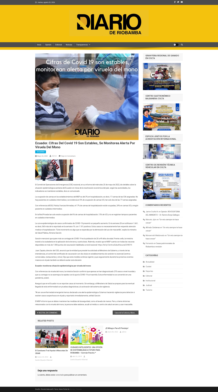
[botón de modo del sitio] (176, 44)
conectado (60, 375)
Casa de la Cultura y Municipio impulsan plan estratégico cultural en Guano (127, 313)
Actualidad (40, 152)
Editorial (58, 45)
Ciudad (148, 267)
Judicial (149, 285)
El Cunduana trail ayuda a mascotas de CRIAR (51, 352)
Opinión (48, 45)
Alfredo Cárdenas (153, 227)
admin (54, 156)
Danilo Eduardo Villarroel (43, 360)
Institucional (150, 281)
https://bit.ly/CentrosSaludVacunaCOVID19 (115, 245)
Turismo (149, 290)
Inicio (39, 45)
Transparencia (82, 45)
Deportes (149, 271)
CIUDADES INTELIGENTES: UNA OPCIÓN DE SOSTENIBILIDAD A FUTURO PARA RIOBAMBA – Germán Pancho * (86, 350)
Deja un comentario (68, 156)
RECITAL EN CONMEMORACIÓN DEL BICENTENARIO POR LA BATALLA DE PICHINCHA (50, 313)
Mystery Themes (75, 389)
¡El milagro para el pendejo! (116, 328)
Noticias (69, 45)
